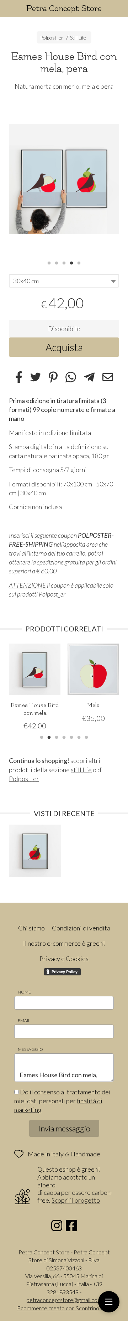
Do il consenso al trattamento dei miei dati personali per (62, 1101)
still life (81, 770)
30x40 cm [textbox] (26, 281)
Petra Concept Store (64, 8)
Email (24, 1020)
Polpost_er (51, 38)
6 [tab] (78, 736)
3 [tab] (64, 262)
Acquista (64, 347)
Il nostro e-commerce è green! (64, 943)
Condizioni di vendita (81, 928)
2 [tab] (56, 262)
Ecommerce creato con (64, 1308)
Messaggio (30, 1049)
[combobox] (64, 281)
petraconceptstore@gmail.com (64, 1299)
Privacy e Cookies (64, 959)
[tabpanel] (64, 179)
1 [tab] (49, 262)
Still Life (78, 38)
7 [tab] (86, 736)
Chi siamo (31, 928)
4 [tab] (71, 262)
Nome (24, 992)
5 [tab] (78, 262)
